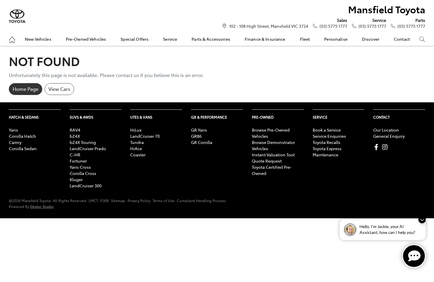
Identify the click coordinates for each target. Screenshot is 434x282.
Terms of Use (163, 200)
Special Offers (134, 39)
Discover (370, 39)
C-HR (75, 155)
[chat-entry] (414, 256)
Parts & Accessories (211, 39)
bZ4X (75, 136)
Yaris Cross (80, 167)
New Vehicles (38, 39)
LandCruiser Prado (88, 148)
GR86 (196, 136)
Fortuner (78, 161)
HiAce (136, 148)
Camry (15, 142)
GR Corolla (201, 142)
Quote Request (267, 161)
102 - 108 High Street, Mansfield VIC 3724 (268, 26)
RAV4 (75, 130)
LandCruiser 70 (145, 136)
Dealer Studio (42, 206)
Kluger (76, 179)
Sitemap (118, 200)
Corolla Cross (83, 173)
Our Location (386, 130)
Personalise (335, 39)
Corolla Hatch (22, 136)
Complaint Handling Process (201, 200)
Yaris (13, 130)
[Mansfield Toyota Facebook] (377, 147)
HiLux (135, 130)
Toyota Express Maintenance (327, 151)
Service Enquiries (329, 136)
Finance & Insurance (265, 39)
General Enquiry (389, 136)
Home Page (25, 89)
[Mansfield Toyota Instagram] (386, 147)
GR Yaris (199, 130)
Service (170, 39)
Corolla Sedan (23, 148)
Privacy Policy (139, 200)
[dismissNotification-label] (422, 219)
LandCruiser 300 (86, 185)
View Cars (59, 89)
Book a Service (327, 130)
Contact (402, 39)
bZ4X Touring (83, 142)
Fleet (305, 39)
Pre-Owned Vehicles (86, 39)
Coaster (138, 155)
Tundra (137, 142)
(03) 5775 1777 (333, 26)
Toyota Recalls (326, 142)
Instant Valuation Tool (273, 155)
